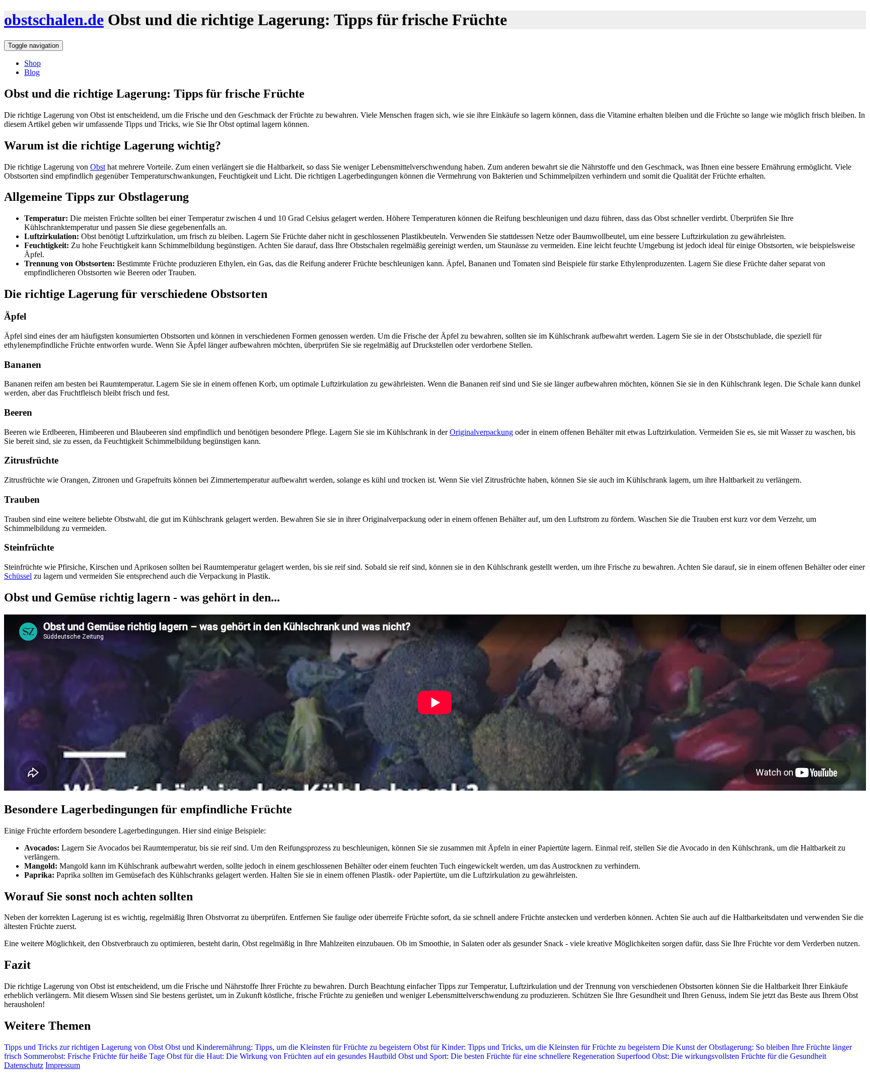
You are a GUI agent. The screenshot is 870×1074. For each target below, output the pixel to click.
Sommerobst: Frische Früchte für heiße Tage (93, 1056)
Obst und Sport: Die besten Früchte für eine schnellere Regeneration (507, 1056)
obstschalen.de (54, 20)
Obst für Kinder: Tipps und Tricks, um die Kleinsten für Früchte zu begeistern (535, 1047)
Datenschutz (23, 1065)
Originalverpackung (481, 432)
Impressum (62, 1065)
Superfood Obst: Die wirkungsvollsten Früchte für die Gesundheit (721, 1056)
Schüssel (18, 576)
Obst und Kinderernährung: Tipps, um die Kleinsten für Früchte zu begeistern (287, 1047)
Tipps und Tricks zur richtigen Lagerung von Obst (83, 1047)
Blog (32, 72)
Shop (32, 63)
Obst (97, 167)
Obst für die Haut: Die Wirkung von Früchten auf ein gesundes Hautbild (281, 1056)
